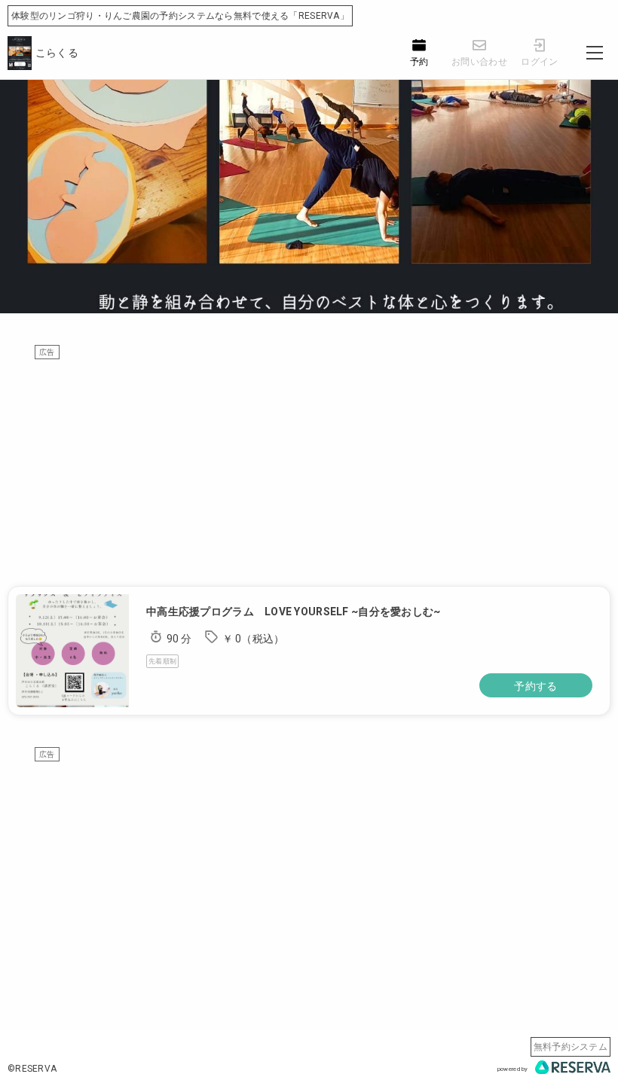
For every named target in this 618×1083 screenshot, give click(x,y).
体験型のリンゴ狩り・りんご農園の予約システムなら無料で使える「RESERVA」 (180, 16)
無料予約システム (570, 1047)
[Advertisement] (309, 465)
